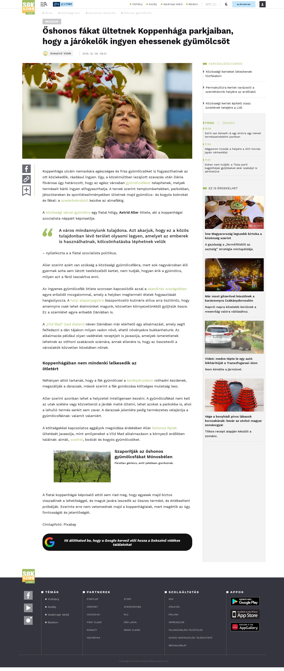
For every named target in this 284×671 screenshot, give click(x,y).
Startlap (92, 599)
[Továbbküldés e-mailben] (26, 179)
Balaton (193, 4)
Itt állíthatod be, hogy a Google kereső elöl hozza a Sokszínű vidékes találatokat (122, 542)
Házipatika (93, 637)
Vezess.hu (93, 614)
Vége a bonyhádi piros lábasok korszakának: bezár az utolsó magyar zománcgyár (233, 421)
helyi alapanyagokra (87, 300)
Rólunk (173, 614)
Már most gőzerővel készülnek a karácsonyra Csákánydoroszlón (229, 298)
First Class (94, 622)
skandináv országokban (167, 289)
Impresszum (176, 622)
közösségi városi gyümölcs (68, 212)
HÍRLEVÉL (174, 606)
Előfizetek (244, 4)
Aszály (153, 4)
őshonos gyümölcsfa (137, 12)
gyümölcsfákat (138, 183)
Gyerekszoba (132, 606)
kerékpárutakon (140, 380)
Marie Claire (132, 630)
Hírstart (92, 606)
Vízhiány (137, 4)
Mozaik (52, 21)
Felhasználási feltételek (186, 630)
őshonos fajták (164, 428)
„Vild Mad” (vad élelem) (65, 324)
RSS (171, 599)
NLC (126, 614)
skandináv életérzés (102, 12)
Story (127, 599)
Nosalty (92, 630)
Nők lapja (130, 622)
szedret (76, 439)
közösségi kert (70, 12)
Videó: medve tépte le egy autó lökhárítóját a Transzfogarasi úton (231, 361)
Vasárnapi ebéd (172, 4)
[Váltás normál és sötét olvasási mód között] (226, 4)
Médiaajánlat (177, 645)
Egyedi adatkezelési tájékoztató (190, 637)
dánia (49, 12)
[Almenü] (44, 4)
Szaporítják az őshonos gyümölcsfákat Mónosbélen (144, 454)
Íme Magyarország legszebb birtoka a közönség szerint (233, 236)
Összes (229, 123)
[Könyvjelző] (26, 190)
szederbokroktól (74, 200)
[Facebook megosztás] (26, 169)
